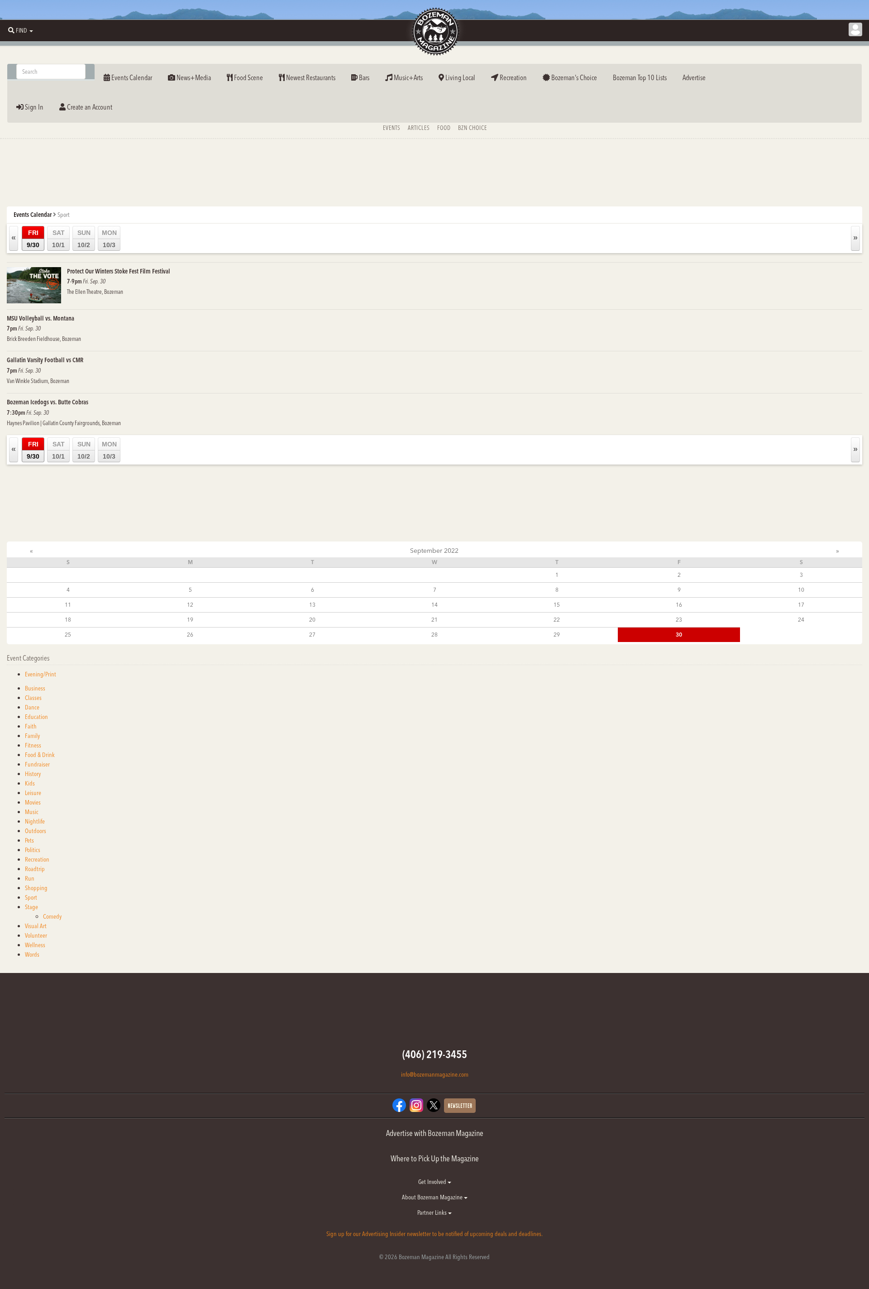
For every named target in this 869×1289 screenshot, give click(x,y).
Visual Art (36, 926)
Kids (30, 783)
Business (35, 688)
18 (68, 619)
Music (31, 812)
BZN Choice (472, 127)
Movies (33, 802)
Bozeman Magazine (434, 31)
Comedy (52, 916)
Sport (31, 897)
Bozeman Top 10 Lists (640, 77)
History (33, 774)
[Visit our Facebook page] (399, 1105)
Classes (33, 698)
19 (190, 619)
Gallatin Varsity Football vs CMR (45, 360)
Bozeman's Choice (573, 77)
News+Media (193, 77)
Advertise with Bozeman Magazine (434, 1133)
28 (434, 634)
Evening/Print (40, 674)
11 (68, 604)
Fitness (33, 745)
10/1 (58, 239)
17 (801, 604)
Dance (32, 707)
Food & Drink (40, 755)
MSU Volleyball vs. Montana (40, 318)
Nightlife (35, 821)
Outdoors (35, 831)
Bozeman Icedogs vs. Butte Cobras (47, 402)
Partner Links (432, 1212)
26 (190, 634)
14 (434, 604)
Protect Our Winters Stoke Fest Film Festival (118, 271)
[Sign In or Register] (855, 29)
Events (392, 127)
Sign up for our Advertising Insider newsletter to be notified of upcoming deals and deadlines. (434, 1234)
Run (29, 878)
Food (444, 127)
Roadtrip (35, 869)
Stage (31, 907)
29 (557, 634)
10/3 (109, 239)
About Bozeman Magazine (433, 1197)
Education (36, 717)
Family (32, 736)
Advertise (694, 77)
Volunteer (36, 935)
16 (679, 604)
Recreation (512, 77)
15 (557, 604)
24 (801, 619)
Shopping (36, 888)
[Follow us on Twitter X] (433, 1105)
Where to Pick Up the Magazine (435, 1158)
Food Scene (248, 77)
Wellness (35, 945)
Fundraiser (37, 764)
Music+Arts (407, 77)
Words (32, 954)
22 (557, 619)
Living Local (459, 77)
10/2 (84, 239)
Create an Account (89, 106)
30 (679, 634)
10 (801, 589)
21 (434, 619)
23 (679, 619)
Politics (32, 850)
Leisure (33, 793)
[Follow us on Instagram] (416, 1105)
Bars (363, 77)
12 (190, 604)
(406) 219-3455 (434, 1054)
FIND (21, 30)
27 (312, 634)
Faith (31, 726)
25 (68, 634)
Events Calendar (131, 77)
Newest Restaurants (310, 77)
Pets (29, 840)
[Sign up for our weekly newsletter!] (460, 1105)
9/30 (33, 239)
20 (312, 619)
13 (312, 604)
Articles (419, 127)
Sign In (33, 106)
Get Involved (433, 1182)
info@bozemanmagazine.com (434, 1074)
